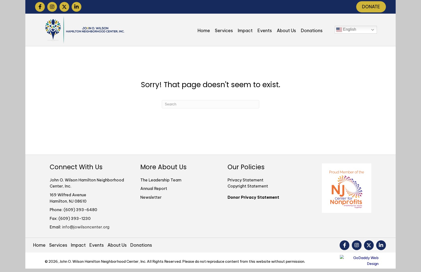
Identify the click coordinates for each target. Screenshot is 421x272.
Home (39, 245)
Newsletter (151, 197)
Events (96, 245)
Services (58, 245)
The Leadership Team (161, 180)
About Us (117, 245)
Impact (78, 245)
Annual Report (153, 188)
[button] (40, 7)
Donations (141, 245)
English (349, 29)
